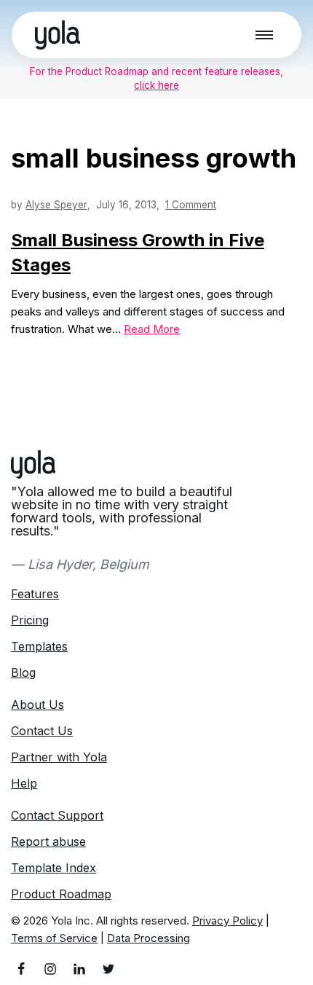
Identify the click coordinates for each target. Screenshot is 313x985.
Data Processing (148, 938)
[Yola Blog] (57, 35)
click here (156, 85)
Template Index (53, 867)
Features (35, 593)
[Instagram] (50, 969)
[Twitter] (108, 969)
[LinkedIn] (79, 969)
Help (24, 783)
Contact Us (42, 730)
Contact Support (57, 815)
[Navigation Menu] (264, 35)
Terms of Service (54, 938)
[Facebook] (21, 969)
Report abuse (48, 841)
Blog (23, 672)
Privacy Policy (227, 920)
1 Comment (190, 205)
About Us (37, 704)
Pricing (30, 620)
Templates (39, 646)
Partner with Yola (59, 757)
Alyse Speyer (56, 205)
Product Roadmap (61, 894)
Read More (152, 329)
